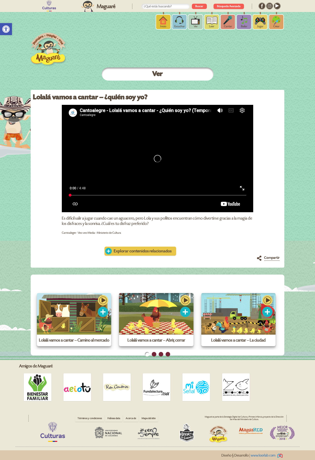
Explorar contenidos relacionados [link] (143, 251)
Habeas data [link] (113, 418)
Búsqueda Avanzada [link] (229, 6)
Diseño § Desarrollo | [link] (248, 455)
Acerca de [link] (131, 418)
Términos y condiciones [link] (89, 418)
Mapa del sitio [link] (149, 418)
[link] (6, 29)
